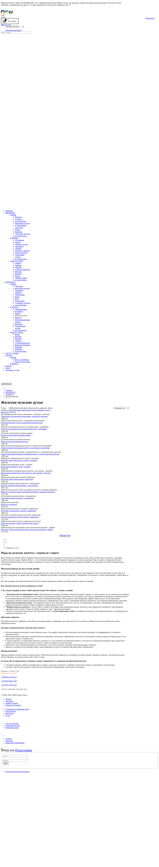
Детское (9, 355)
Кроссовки (20, 295)
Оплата (8, 699)
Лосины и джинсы (22, 251)
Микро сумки (21, 278)
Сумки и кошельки (22, 269)
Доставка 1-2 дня (12, 370)
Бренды (9, 366)
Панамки (18, 347)
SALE (8, 368)
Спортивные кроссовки (20, 226)
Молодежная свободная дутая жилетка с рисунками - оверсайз (26, 473)
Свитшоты (19, 246)
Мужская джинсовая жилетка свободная (17, 479)
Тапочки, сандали (23, 234)
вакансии (9, 741)
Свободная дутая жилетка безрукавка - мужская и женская (24, 416)
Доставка (9, 701)
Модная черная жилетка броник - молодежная (19, 486)
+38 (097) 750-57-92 (9, 685)
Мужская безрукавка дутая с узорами (15, 467)
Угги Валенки (20, 221)
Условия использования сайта (17, 709)
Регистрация (11, 711)
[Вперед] (6, 544)
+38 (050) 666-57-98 (9, 681)
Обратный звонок (13, 726)
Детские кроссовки (22, 362)
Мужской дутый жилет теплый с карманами (18, 511)
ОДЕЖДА (14, 238)
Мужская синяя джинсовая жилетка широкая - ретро (30, 410)
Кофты (18, 249)
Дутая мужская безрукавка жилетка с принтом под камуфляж (25, 448)
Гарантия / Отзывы (13, 705)
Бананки (18, 274)
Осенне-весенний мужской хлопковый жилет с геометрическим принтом (30, 454)
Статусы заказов (12, 723)
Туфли (17, 230)
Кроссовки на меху (22, 288)
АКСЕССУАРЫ (16, 261)
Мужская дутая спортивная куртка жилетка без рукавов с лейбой (27, 530)
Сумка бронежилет (22, 343)
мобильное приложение (15, 743)
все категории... (21, 236)
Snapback (18, 349)
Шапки (19, 267)
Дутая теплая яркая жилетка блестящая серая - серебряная (24, 429)
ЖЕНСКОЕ (10, 213)
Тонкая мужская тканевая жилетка (14, 442)
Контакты (9, 713)
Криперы (18, 232)
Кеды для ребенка (22, 360)
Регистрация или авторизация (17, 772)
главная (9, 739)
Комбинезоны (21, 309)
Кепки (18, 263)
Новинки (9, 211)
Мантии (18, 318)
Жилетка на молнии (9, 504)
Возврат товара (12, 703)
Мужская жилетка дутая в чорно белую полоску (20, 523)
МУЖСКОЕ (10, 282)
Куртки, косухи (22, 244)
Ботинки (18, 217)
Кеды (17, 299)
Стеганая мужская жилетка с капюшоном (17, 498)
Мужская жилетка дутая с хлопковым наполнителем (22, 423)
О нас (8, 716)
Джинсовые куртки (19, 256)
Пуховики (20, 240)
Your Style (5, 412)
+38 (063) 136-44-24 (9, 677)
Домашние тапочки (19, 291)
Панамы (18, 265)
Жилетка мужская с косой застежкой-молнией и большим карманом (28, 492)
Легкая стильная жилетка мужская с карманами (20, 517)
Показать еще (65, 536)
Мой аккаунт (6, 25)
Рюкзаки (18, 272)
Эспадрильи (20, 301)
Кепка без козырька (22, 345)
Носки (17, 276)
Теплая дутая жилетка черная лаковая (16, 435)
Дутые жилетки (21, 253)
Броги (17, 297)
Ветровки (19, 324)
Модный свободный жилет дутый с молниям (19, 460)
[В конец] (6, 546)
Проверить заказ (12, 728)
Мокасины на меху (22, 223)
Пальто (17, 242)
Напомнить (149, 18)
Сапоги (19, 219)
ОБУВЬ (13, 215)
